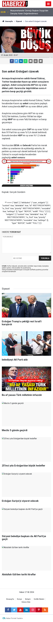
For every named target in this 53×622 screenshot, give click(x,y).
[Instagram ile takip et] (33, 609)
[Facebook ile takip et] (8, 609)
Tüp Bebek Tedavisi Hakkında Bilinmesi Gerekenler (27, 12)
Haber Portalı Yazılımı (14, 618)
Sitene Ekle (26, 602)
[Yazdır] (36, 61)
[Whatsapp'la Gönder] (25, 61)
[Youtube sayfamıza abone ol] (20, 609)
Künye (19, 599)
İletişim (28, 599)
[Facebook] (12, 61)
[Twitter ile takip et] (14, 609)
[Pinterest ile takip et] (39, 609)
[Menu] (48, 4)
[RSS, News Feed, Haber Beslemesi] (45, 609)
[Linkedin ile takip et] (26, 609)
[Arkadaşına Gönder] (31, 61)
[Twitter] (16, 61)
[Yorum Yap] (41, 61)
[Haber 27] (15, 3)
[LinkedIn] (21, 61)
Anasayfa (10, 599)
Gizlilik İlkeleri (39, 599)
